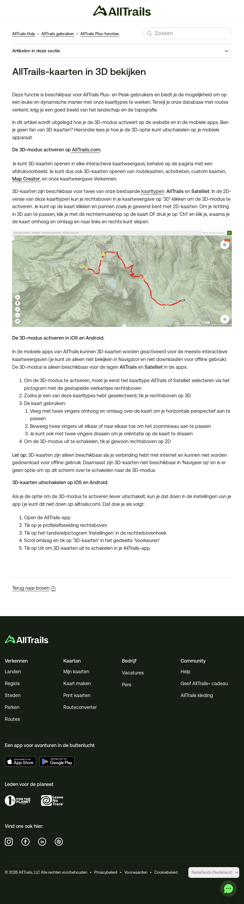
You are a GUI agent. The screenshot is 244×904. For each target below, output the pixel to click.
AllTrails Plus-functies (99, 34)
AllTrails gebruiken (57, 34)
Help (185, 671)
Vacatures (133, 673)
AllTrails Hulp (23, 34)
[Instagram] (9, 842)
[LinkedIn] (42, 842)
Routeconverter (80, 707)
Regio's (12, 683)
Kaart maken (77, 683)
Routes (12, 719)
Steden (13, 695)
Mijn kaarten (76, 671)
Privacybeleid (105, 872)
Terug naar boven (30, 588)
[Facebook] (25, 842)
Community (193, 661)
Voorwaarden (135, 872)
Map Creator (26, 179)
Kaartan (72, 661)
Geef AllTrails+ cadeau (204, 683)
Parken (12, 707)
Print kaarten (76, 695)
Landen (13, 671)
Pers (126, 685)
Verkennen (16, 661)
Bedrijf (129, 661)
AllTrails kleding (197, 695)
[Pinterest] (59, 842)
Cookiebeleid (166, 872)
